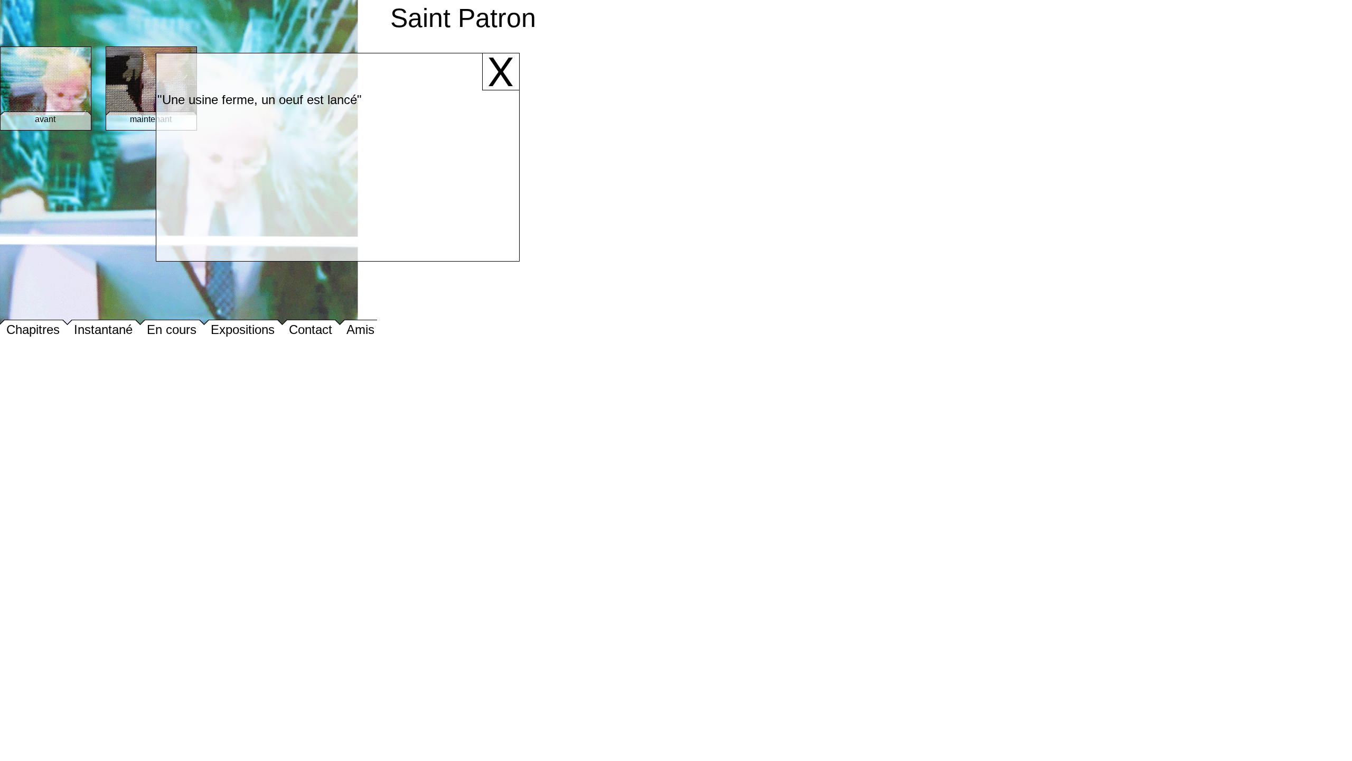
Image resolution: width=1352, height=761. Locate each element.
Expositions (243, 329)
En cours (171, 329)
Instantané (103, 329)
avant (45, 119)
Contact (310, 329)
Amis (360, 329)
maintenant (151, 119)
